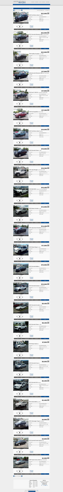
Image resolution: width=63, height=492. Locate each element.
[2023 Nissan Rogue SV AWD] (20, 249)
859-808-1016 (45, 484)
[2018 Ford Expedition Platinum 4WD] (20, 114)
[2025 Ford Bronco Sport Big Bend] (20, 17)
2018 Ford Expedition (36, 111)
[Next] (21, 10)
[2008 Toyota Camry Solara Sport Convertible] (20, 462)
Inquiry (17, 29)
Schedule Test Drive (27, 29)
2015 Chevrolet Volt (35, 382)
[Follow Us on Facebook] (41, 485)
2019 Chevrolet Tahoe (35, 150)
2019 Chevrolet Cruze (34, 363)
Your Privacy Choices (35, 490)
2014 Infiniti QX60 (34, 401)
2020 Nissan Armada (35, 208)
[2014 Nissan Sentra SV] (20, 346)
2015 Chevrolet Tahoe (35, 324)
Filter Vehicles (32, 8)
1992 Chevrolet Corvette (35, 305)
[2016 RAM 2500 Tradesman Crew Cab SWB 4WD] (20, 191)
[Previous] (13, 10)
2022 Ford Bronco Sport (36, 131)
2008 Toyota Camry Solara (38, 459)
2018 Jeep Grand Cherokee (37, 227)
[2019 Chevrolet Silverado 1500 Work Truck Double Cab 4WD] (20, 75)
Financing (45, 29)
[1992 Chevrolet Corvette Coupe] (20, 307)
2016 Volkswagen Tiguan (36, 421)
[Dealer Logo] (19, 2)
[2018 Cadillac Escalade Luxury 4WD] (20, 56)
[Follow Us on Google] (47, 485)
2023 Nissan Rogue (34, 247)
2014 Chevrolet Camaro (37, 285)
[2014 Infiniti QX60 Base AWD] (20, 404)
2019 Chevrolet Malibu (34, 266)
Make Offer (36, 29)
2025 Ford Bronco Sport (36, 15)
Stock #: (40, 59)
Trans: (30, 40)
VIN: (39, 36)
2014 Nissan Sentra (34, 343)
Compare (21, 43)
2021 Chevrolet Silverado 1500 (39, 34)
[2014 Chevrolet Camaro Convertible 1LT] (20, 288)
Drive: (30, 19)
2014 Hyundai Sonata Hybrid (36, 440)
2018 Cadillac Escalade (36, 53)
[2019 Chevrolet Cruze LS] (20, 365)
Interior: (30, 18)
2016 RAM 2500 (38, 189)
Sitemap (32, 490)
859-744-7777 (45, 483)
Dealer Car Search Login (27, 490)
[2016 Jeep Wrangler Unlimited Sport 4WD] (20, 172)
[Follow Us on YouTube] (45, 485)
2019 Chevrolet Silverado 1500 (39, 74)
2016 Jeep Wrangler (37, 169)
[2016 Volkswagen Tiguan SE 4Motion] (20, 423)
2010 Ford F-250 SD (38, 92)
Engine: (40, 18)
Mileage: (40, 19)
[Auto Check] (31, 26)
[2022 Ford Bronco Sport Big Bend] (20, 133)
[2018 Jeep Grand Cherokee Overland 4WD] (20, 230)
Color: (30, 36)
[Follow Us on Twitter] (43, 485)
